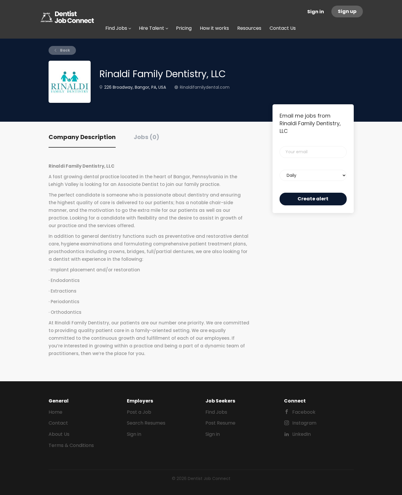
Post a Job (139, 412)
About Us (59, 434)
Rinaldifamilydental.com (205, 87)
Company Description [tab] (82, 137)
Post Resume (220, 423)
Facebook (303, 412)
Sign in (315, 11)
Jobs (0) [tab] (146, 137)
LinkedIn (301, 434)
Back (64, 50)
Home (55, 412)
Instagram (304, 423)
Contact (58, 423)
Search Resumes (146, 423)
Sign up (347, 11)
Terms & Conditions (71, 445)
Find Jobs (216, 412)
